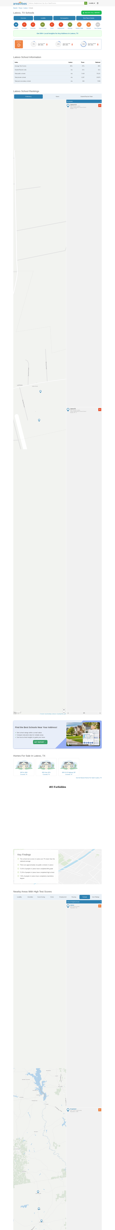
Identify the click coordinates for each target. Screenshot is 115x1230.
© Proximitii (42, 713)
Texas (20, 8)
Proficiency (28, 96)
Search (15, 8)
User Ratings (95, 897)
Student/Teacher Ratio (86, 96)
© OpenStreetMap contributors (50, 713)
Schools (85, 897)
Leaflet (64, 713)
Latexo (26, 8)
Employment (62, 897)
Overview (23, 18)
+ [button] (63, 710)
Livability (91, 3)
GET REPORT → (40, 742)
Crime (52, 897)
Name (57, 96)
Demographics (64, 18)
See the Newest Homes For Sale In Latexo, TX (89, 777)
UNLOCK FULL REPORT (92, 12)
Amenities (30, 897)
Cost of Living (41, 897)
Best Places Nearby (88, 18)
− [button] (63, 712)
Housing (74, 897)
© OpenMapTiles (59, 713)
